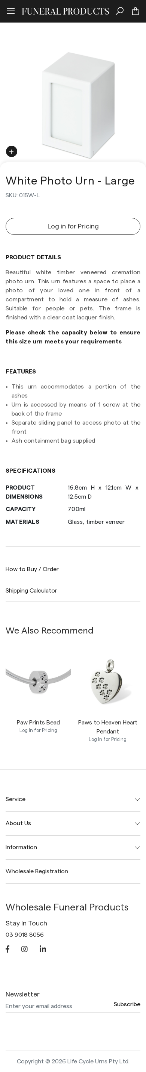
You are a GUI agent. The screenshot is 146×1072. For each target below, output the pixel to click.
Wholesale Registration (37, 871)
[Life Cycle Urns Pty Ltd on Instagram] (24, 949)
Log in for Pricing (73, 226)
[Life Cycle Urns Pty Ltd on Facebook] (7, 949)
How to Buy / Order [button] (32, 569)
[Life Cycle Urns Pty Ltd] (65, 10)
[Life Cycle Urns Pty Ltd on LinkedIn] (43, 949)
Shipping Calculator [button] (31, 591)
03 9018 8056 (25, 935)
